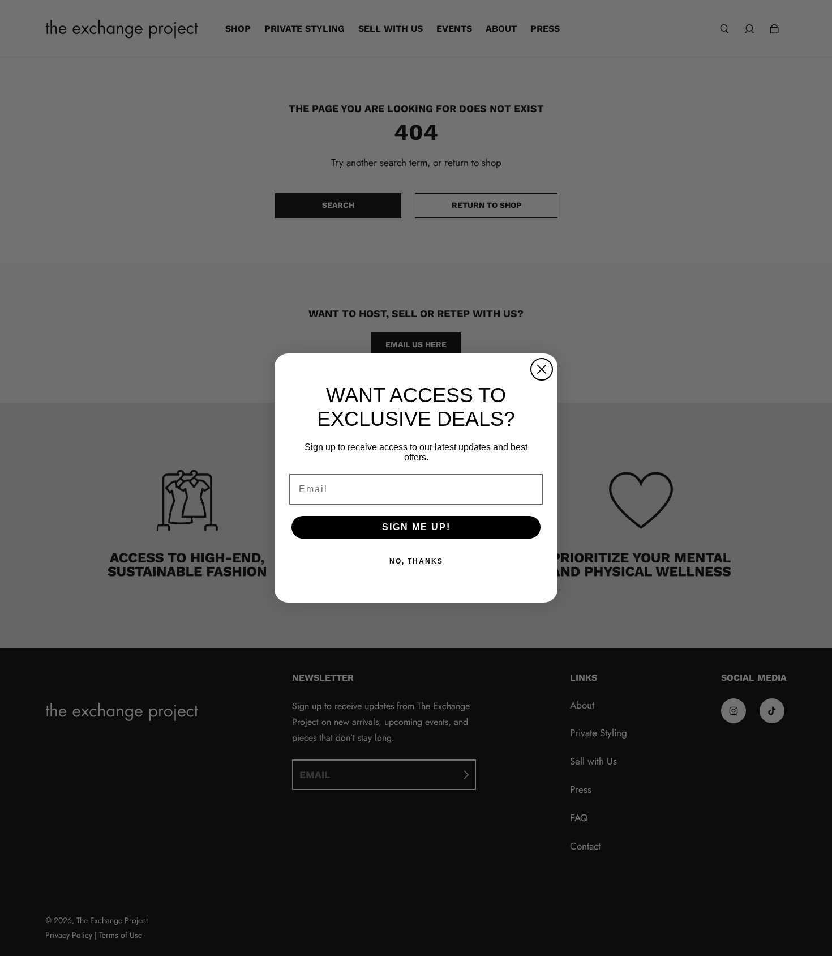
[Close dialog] (541, 369)
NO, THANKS (416, 561)
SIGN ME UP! (416, 527)
